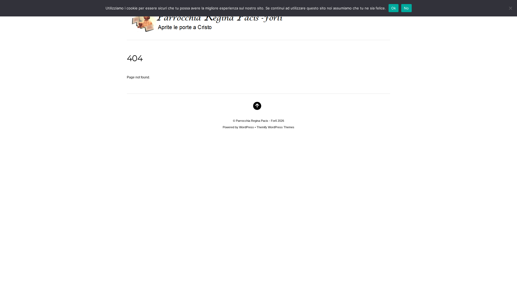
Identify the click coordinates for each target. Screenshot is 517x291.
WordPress (246, 127)
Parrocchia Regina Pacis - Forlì (256, 120)
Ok (393, 8)
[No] (510, 8)
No (406, 8)
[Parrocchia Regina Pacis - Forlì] (214, 29)
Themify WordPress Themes (275, 127)
